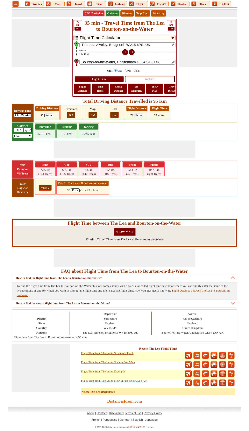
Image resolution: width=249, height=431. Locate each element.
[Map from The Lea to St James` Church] (214, 355)
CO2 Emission (94, 13)
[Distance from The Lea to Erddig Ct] (197, 374)
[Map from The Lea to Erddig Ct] (214, 374)
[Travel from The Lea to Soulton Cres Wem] (231, 365)
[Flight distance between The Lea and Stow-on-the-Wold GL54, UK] (188, 383)
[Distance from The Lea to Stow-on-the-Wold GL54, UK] (197, 383)
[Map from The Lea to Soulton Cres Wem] (214, 365)
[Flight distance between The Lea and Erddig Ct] (188, 374)
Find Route (100, 88)
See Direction (136, 88)
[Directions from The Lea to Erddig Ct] (205, 374)
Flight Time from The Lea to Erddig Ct (103, 371)
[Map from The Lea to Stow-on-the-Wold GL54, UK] (214, 383)
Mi (129, 70)
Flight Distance (82, 88)
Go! (71, 115)
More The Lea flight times (99, 391)
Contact (102, 413)
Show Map (155, 88)
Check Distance (118, 88)
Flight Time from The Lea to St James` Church (107, 353)
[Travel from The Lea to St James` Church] (231, 355)
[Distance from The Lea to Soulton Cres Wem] (197, 365)
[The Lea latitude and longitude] (222, 355)
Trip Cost (142, 13)
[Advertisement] (41, 43)
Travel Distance (172, 88)
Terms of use (133, 413)
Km (138, 70)
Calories (112, 13)
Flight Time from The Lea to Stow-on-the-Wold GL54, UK (114, 380)
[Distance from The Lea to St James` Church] (197, 355)
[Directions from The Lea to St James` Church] (205, 355)
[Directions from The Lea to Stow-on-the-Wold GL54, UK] (205, 383)
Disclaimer (116, 413)
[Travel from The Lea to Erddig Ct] (231, 374)
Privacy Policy (153, 413)
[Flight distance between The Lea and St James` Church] (188, 355)
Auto (119, 70)
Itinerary (158, 13)
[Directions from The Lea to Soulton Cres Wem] (205, 365)
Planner (127, 13)
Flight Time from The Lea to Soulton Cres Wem (108, 362)
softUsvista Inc (136, 427)
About (90, 413)
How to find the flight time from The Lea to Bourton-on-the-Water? (59, 277)
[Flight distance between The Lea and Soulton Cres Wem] (188, 365)
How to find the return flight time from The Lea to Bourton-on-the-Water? (63, 303)
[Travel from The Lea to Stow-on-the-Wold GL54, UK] (231, 383)
